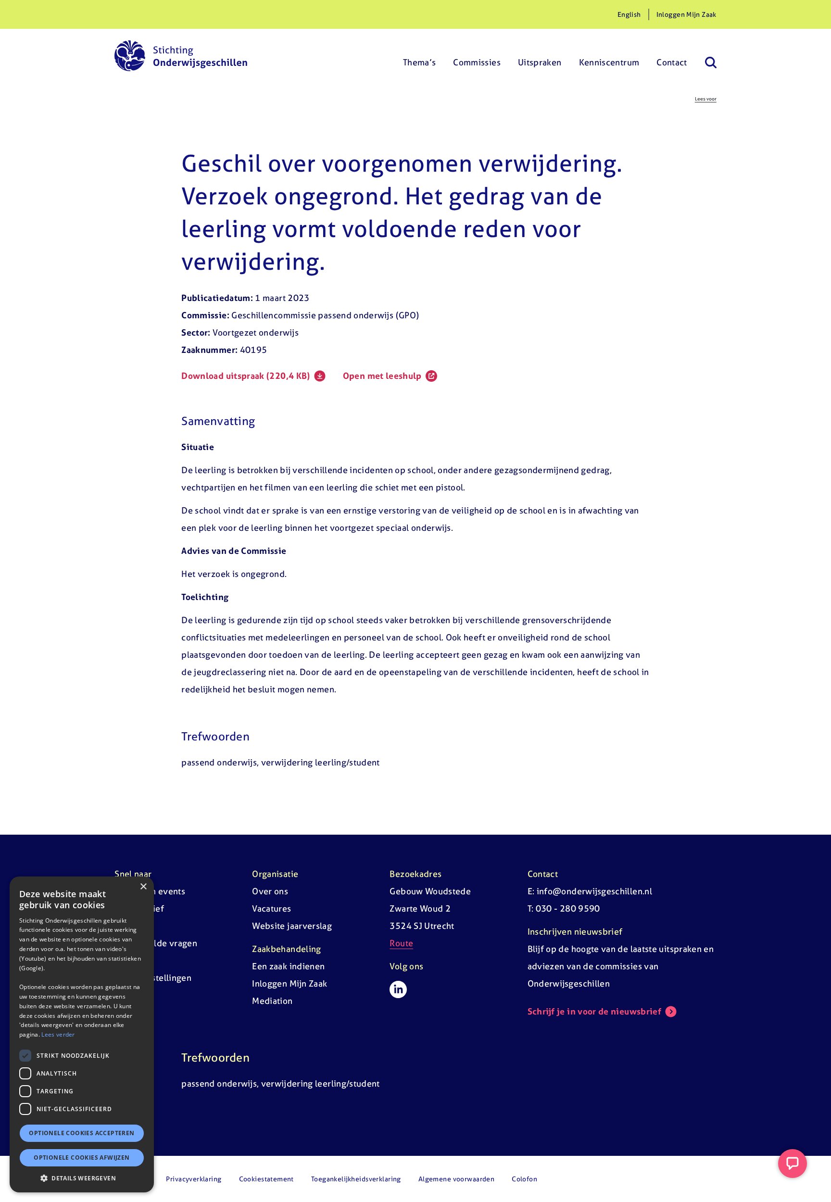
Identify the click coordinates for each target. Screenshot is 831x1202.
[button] (81, 1178)
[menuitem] (419, 56)
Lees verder (58, 1034)
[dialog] (82, 1034)
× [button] (143, 886)
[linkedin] (398, 989)
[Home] (181, 56)
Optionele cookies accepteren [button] (81, 1133)
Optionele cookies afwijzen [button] (81, 1157)
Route (401, 943)
